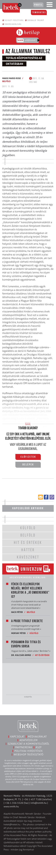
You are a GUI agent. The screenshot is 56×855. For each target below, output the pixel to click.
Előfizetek (28, 457)
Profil (38, 5)
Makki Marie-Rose (11, 78)
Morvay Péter (18, 633)
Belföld (6, 81)
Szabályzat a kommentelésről (28, 743)
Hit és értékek (42, 655)
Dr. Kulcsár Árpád (21, 655)
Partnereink (23, 747)
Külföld (34, 633)
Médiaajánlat (37, 736)
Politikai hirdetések (28, 750)
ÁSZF (39, 747)
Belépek (28, 464)
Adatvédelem (29, 740)
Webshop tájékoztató (28, 754)
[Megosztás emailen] (40, 497)
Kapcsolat (17, 736)
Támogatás (39, 12)
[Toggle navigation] (50, 5)
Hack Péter (17, 612)
